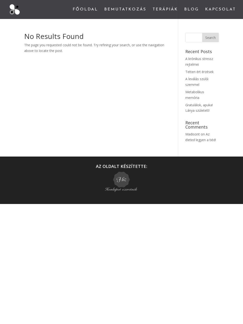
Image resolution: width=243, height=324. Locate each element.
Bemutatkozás (125, 9)
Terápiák (165, 9)
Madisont (192, 134)
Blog (191, 9)
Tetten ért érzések (199, 71)
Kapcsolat (220, 9)
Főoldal (85, 9)
